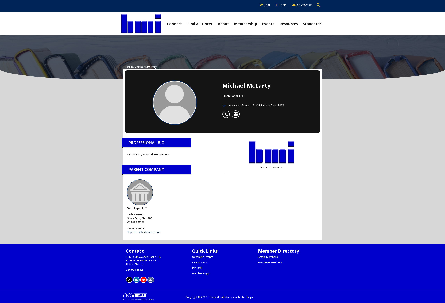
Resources (289, 23)
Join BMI (197, 267)
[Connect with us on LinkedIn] (136, 280)
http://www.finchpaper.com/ (144, 232)
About (223, 23)
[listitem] (227, 112)
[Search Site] (319, 5)
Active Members (268, 256)
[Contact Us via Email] (150, 280)
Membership (245, 23)
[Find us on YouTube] (143, 280)
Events (268, 23)
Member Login (200, 273)
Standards (312, 23)
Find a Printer (200, 23)
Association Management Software (138, 299)
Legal (250, 297)
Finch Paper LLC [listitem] (137, 208)
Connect (174, 23)
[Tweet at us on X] (129, 280)
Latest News (200, 262)
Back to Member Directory (141, 67)
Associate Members (270, 262)
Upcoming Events (202, 256)
